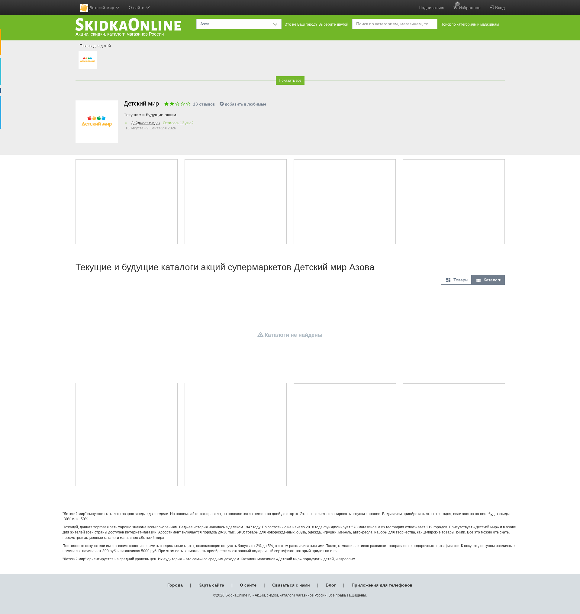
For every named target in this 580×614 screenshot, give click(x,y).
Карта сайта (211, 585)
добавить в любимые (245, 104)
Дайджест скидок (145, 123)
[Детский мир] (88, 60)
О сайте (248, 585)
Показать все (290, 80)
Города (175, 585)
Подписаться (431, 7)
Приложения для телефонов (382, 585)
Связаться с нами (291, 585)
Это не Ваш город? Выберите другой (316, 24)
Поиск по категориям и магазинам (469, 24)
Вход (499, 7)
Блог (331, 585)
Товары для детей (95, 46)
